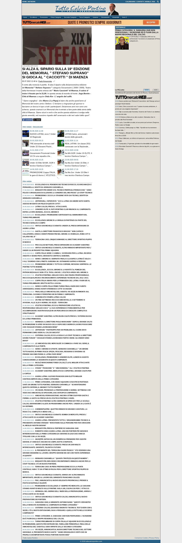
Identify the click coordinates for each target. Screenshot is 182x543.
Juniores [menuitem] (95, 17)
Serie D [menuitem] (124, 17)
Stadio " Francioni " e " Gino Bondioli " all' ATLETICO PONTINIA (62, 368)
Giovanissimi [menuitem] (105, 17)
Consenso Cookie (141, 538)
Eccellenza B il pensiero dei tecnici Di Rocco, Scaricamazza (137, 93)
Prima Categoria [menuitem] (56, 17)
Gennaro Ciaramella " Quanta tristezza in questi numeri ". (61, 458)
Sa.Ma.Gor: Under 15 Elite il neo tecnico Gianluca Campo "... (73, 175)
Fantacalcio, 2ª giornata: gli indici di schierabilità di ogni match (138, 143)
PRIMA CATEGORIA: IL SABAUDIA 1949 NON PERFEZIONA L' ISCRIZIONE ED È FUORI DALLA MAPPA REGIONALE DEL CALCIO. (136, 32)
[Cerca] (158, 1)
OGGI (147, 90)
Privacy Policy (154, 538)
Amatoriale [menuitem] (115, 17)
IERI (155, 90)
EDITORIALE (120, 27)
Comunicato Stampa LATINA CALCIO (50, 297)
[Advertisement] (137, 70)
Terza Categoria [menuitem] (84, 17)
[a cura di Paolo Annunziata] (91, 9)
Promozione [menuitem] (44, 17)
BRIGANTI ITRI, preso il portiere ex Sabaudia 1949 (56, 428)
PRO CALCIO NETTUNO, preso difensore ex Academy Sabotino (62, 245)
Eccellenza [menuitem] (33, 17)
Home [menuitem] (25, 17)
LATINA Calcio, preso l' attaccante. (51, 207)
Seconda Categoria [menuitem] (70, 17)
